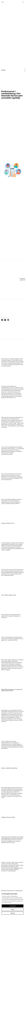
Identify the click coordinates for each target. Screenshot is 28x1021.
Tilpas (12, 909)
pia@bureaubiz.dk (24, 279)
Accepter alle (13, 906)
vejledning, (16, 868)
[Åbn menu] (23, 2)
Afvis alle (13, 913)
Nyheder (3, 70)
